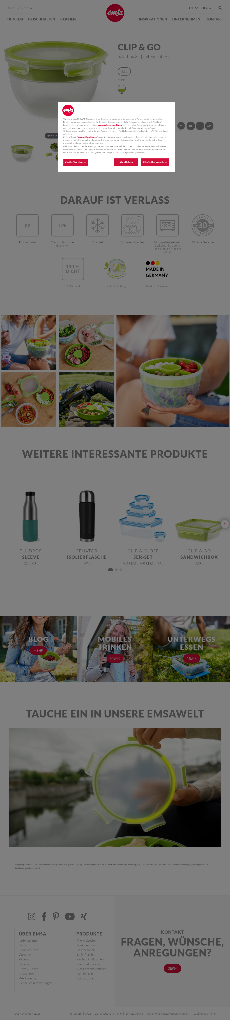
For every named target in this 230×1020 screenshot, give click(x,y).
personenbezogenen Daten (110, 125)
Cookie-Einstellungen (75, 162)
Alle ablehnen (126, 162)
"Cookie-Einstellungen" (87, 137)
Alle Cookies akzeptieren (155, 162)
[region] (116, 137)
